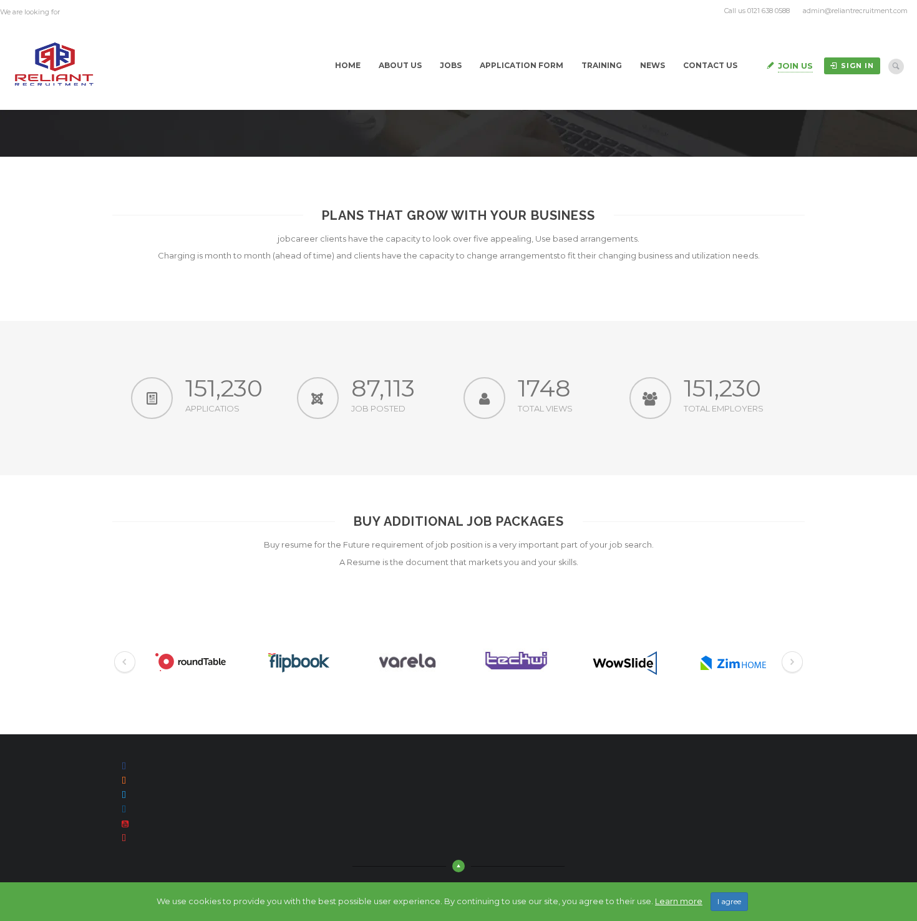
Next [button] (792, 662)
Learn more (678, 901)
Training (601, 65)
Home (348, 65)
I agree (729, 901)
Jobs (451, 65)
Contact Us (710, 65)
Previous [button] (124, 662)
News (652, 65)
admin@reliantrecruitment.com (855, 10)
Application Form (521, 65)
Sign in (857, 65)
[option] (189, 662)
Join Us (795, 66)
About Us (400, 65)
